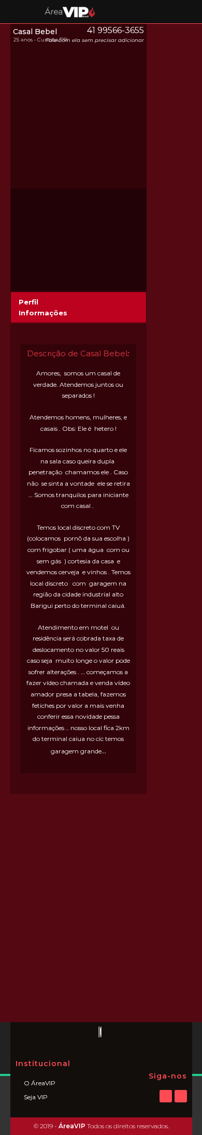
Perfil (28, 302)
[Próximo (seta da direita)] (184, 567)
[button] (78, 302)
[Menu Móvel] (25, 11)
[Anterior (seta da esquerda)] (18, 567)
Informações (43, 313)
